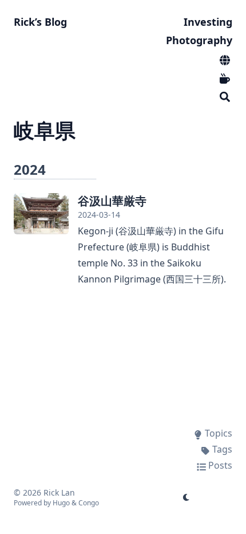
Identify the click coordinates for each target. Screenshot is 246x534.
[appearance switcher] (186, 497)
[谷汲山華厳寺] (41, 213)
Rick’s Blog (40, 22)
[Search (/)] (224, 95)
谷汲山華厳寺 (112, 201)
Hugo (61, 503)
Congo (88, 503)
